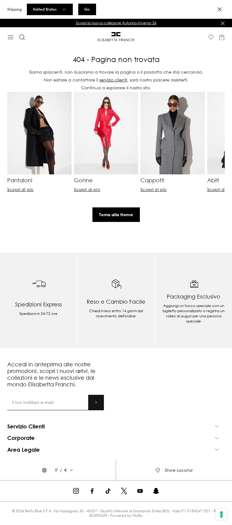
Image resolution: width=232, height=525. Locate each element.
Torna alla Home (116, 214)
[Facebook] (92, 491)
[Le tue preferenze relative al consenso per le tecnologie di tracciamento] (221, 514)
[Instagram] (76, 491)
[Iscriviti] (96, 402)
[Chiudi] (222, 23)
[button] (116, 23)
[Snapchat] (156, 491)
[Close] (219, 9)
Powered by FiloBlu (126, 515)
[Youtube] (140, 491)
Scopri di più (20, 189)
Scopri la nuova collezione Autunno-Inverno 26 (116, 22)
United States (44, 9)
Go (87, 9)
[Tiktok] (108, 491)
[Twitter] (124, 491)
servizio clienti (113, 80)
